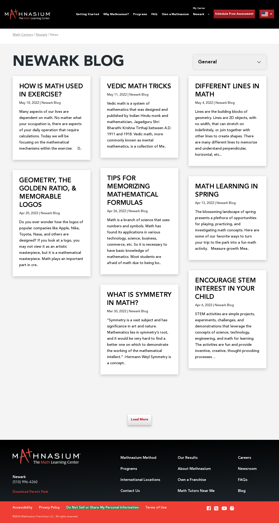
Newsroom (247, 469)
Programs (140, 14)
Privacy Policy (49, 507)
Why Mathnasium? (116, 14)
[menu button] (266, 14)
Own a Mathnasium (175, 14)
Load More (139, 419)
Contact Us (130, 491)
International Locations (140, 480)
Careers (244, 458)
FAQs (243, 480)
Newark (41, 35)
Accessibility (22, 507)
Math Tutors (196, 491)
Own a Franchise (192, 480)
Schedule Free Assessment (234, 13)
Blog (242, 491)
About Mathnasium (194, 469)
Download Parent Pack (30, 492)
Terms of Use (156, 507)
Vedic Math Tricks (139, 86)
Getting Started (87, 14)
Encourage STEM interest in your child (225, 289)
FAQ (154, 14)
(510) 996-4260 (25, 482)
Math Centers (23, 35)
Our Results (188, 458)
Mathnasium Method (138, 458)
